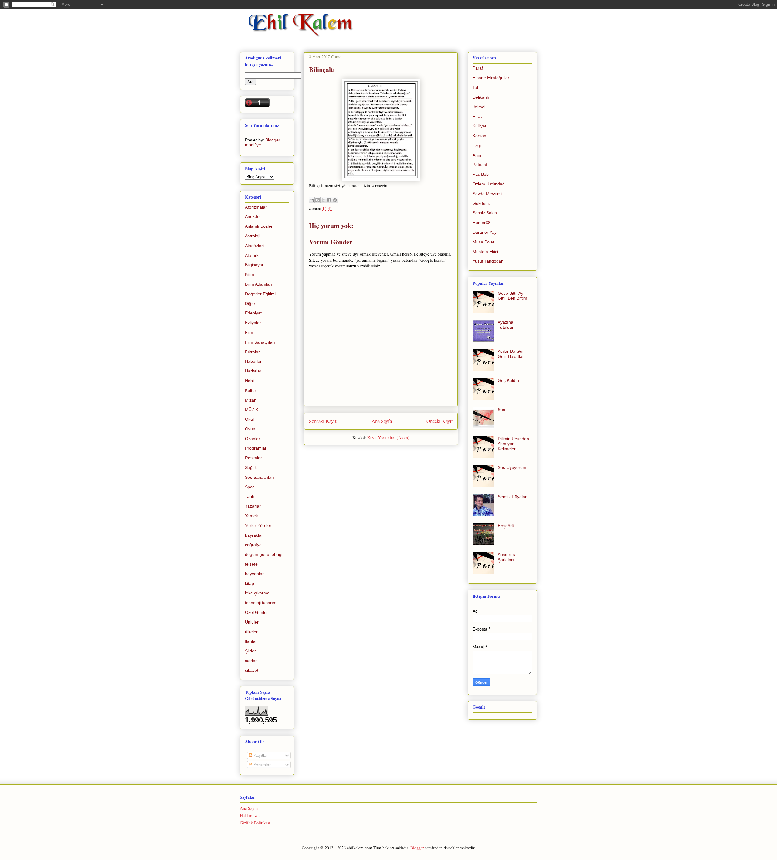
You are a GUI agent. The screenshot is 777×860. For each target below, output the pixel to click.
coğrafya (253, 544)
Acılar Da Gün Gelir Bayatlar (511, 354)
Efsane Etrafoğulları (492, 77)
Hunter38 (481, 222)
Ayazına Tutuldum (507, 325)
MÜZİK (251, 409)
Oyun (250, 429)
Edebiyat (253, 313)
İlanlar (251, 641)
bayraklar (254, 535)
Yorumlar (261, 764)
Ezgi (477, 145)
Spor (249, 486)
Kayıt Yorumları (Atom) (388, 437)
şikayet (251, 670)
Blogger (417, 848)
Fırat (477, 116)
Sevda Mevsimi (487, 193)
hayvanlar (254, 573)
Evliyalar (253, 322)
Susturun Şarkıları (506, 557)
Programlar (255, 448)
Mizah (250, 400)
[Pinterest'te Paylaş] (335, 200)
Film (249, 332)
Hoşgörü (506, 525)
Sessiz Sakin (485, 212)
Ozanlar (252, 438)
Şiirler (250, 650)
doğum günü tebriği (263, 554)
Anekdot (253, 216)
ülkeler (251, 631)
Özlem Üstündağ (489, 184)
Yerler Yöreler (258, 525)
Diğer (250, 303)
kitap (249, 583)
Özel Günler (256, 612)
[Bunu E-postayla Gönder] (312, 200)
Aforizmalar (256, 207)
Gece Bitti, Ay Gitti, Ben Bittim (512, 296)
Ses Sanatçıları (259, 477)
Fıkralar (252, 351)
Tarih (249, 496)
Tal (475, 87)
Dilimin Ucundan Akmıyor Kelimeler (513, 443)
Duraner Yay (485, 232)
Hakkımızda (250, 815)
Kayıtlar (260, 755)
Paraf (478, 68)
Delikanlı (481, 97)
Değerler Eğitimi (260, 293)
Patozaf (480, 164)
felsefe (251, 564)
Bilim (249, 274)
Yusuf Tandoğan (488, 261)
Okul (249, 419)
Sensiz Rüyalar (512, 496)
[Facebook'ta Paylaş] (329, 200)
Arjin (477, 155)
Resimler (253, 457)
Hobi (249, 380)
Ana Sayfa (382, 420)
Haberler (253, 361)
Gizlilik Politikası (255, 823)
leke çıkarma (257, 592)
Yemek (251, 515)
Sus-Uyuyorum (512, 467)
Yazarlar (253, 506)
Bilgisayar (254, 264)
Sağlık (251, 467)
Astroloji (252, 235)
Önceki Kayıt (439, 420)
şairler (251, 660)
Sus (501, 409)
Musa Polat (483, 242)
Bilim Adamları (258, 284)
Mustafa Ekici (485, 251)
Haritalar (253, 371)
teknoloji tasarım (261, 602)
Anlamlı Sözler (259, 226)
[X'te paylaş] (323, 200)
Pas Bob (481, 174)
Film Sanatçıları (260, 342)
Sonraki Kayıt (323, 420)
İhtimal (479, 106)
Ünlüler (252, 622)
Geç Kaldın (508, 380)
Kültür (250, 390)
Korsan (479, 135)
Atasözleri (254, 245)
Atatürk (252, 255)
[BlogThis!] (317, 200)
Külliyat (479, 126)
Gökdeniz (482, 203)
